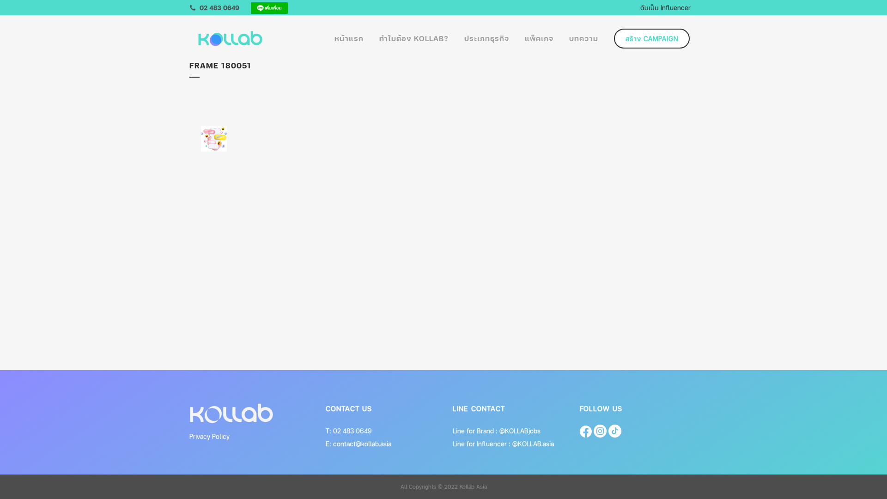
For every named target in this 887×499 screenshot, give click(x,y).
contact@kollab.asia (362, 443)
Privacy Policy (209, 436)
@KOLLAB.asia (533, 443)
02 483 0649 (352, 430)
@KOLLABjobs (520, 430)
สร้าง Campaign (652, 38)
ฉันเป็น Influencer (665, 7)
